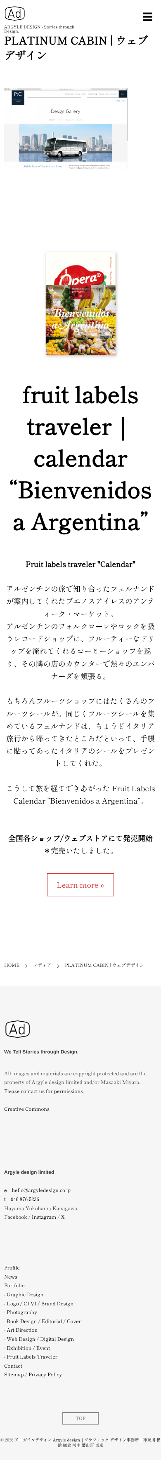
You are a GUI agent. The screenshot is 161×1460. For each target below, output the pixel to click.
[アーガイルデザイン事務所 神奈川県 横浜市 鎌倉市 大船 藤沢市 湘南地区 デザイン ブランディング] (17, 1042)
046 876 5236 (25, 1199)
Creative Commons (27, 1108)
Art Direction (22, 1329)
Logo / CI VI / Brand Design (40, 1303)
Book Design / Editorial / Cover (44, 1321)
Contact (13, 1365)
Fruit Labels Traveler (32, 1356)
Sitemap (14, 1374)
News (10, 1276)
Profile (12, 1267)
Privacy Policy (45, 1374)
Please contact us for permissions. (44, 1091)
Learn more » (80, 884)
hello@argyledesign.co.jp (41, 1190)
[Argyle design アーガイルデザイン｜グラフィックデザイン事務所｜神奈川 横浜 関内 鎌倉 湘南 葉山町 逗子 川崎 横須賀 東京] (14, 13)
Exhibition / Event (28, 1348)
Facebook (15, 1216)
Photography (22, 1312)
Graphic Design (25, 1294)
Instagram (44, 1216)
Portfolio (14, 1285)
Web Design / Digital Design (40, 1338)
